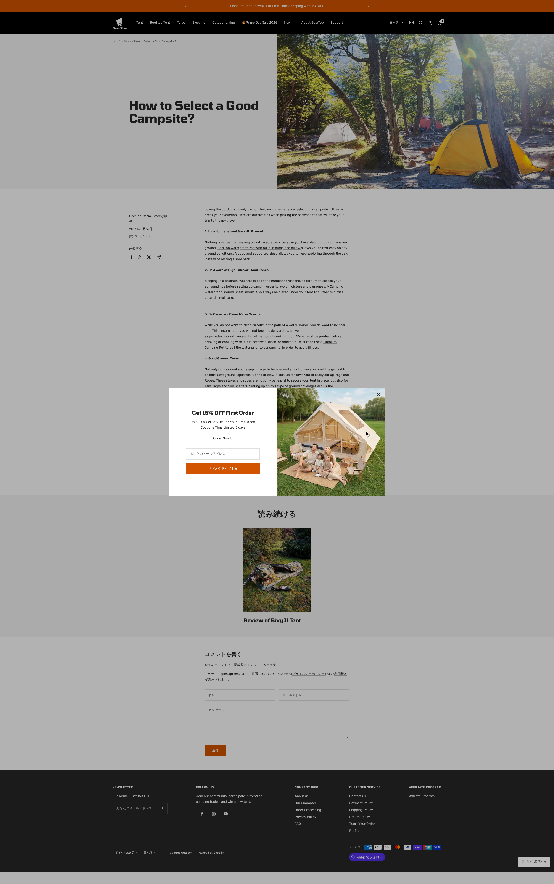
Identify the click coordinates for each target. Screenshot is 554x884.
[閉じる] (378, 394)
